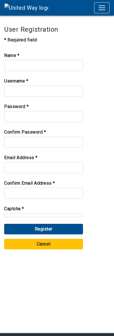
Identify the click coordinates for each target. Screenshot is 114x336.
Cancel (44, 244)
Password (16, 106)
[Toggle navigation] (102, 7)
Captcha (14, 208)
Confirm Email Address (29, 183)
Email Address (21, 157)
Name (11, 55)
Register (44, 229)
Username (16, 81)
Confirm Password (25, 132)
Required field (20, 39)
